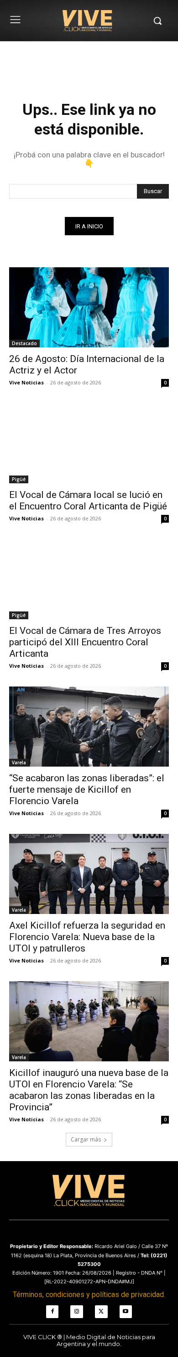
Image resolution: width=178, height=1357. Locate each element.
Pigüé (19, 479)
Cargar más (86, 1139)
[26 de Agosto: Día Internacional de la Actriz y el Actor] (89, 307)
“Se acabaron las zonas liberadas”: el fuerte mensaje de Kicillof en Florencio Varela (86, 789)
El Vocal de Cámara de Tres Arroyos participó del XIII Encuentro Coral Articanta (85, 642)
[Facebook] (52, 1311)
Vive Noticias (26, 382)
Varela (19, 762)
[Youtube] (126, 1311)
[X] (101, 1311)
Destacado (24, 343)
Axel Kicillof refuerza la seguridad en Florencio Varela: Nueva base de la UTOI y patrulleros (87, 937)
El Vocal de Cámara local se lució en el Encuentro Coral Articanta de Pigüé (88, 500)
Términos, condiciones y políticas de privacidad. (89, 1294)
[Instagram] (76, 1311)
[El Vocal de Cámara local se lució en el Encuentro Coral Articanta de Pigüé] (89, 443)
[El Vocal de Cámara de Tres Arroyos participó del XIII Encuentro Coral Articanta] (89, 579)
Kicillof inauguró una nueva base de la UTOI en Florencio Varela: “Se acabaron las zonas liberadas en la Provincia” (88, 1090)
